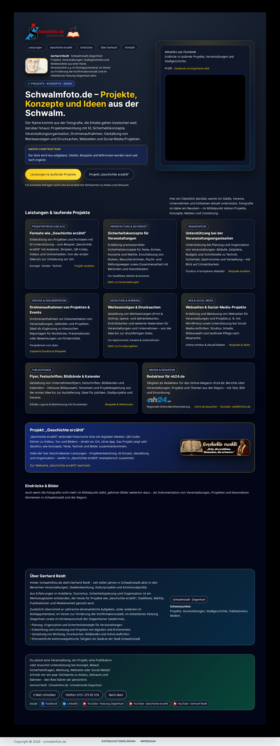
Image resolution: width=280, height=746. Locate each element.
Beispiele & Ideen (239, 345)
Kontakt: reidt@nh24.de (235, 406)
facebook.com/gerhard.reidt (191, 68)
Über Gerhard (108, 47)
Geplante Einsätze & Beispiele (48, 351)
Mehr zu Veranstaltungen (123, 282)
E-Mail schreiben (44, 695)
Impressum (148, 741)
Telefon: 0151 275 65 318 (82, 695)
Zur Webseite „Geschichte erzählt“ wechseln (60, 465)
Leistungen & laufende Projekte (53, 174)
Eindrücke (86, 47)
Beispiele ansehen (239, 271)
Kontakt (130, 47)
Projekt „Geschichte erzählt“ (109, 174)
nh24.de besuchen (206, 406)
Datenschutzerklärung (118, 741)
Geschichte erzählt (61, 47)
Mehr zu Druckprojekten (123, 346)
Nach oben (116, 695)
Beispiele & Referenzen (119, 404)
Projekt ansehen (84, 266)
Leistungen (35, 47)
